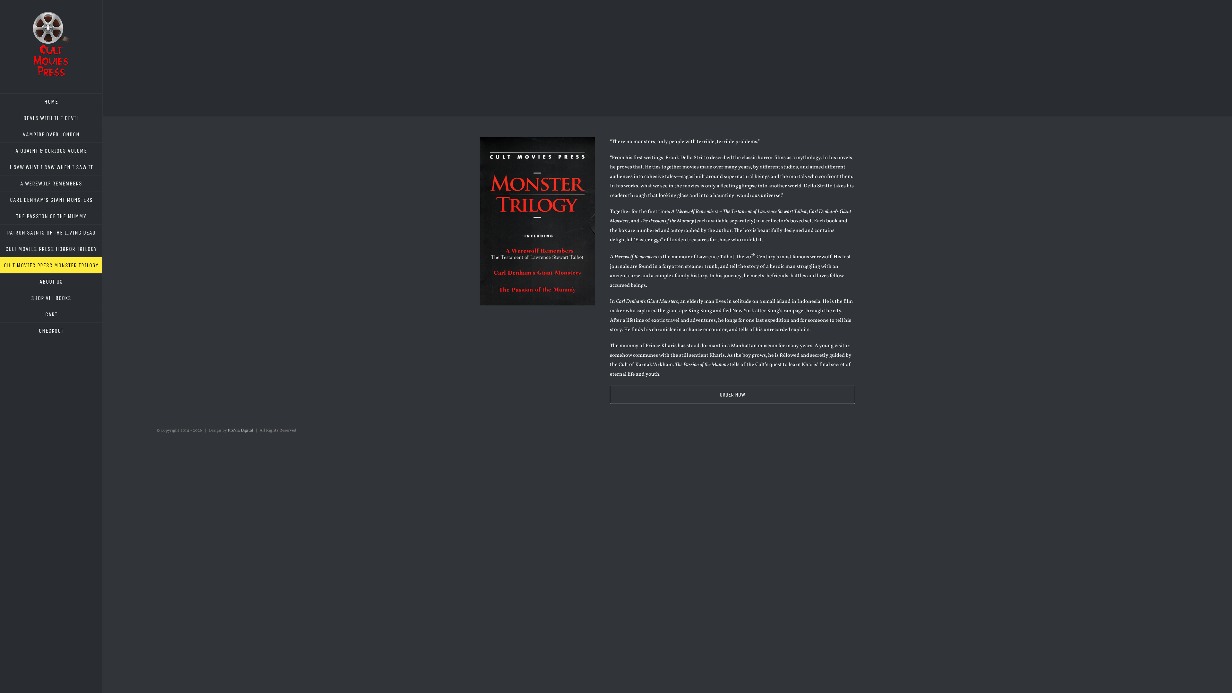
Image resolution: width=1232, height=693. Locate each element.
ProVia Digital (240, 430)
